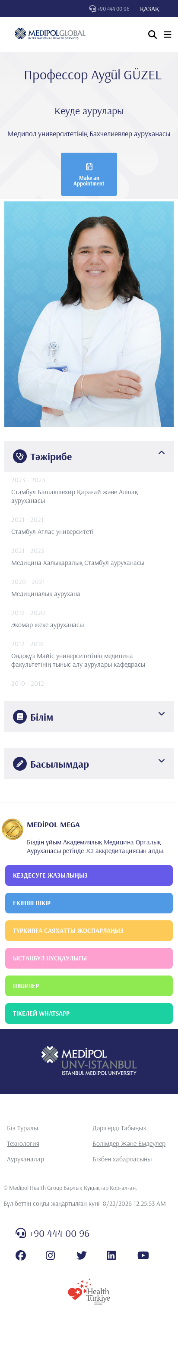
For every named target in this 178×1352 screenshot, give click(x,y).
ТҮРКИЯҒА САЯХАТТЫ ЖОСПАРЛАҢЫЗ (68, 930)
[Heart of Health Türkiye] (89, 1291)
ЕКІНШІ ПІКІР (32, 903)
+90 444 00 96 (114, 8)
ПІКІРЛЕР (26, 986)
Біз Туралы (22, 1127)
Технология (23, 1143)
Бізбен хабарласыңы (122, 1158)
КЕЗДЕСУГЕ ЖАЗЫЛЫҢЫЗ (50, 875)
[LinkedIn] (111, 1255)
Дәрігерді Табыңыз (119, 1127)
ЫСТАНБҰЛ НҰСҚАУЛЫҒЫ (50, 958)
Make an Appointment (89, 180)
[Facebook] (21, 1255)
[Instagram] (50, 1255)
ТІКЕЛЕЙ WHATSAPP (41, 1013)
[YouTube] (143, 1255)
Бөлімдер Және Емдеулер (128, 1143)
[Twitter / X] (81, 1255)
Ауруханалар (25, 1158)
